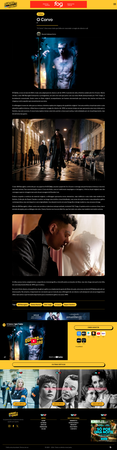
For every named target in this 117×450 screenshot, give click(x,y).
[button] (114, 4)
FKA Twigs (48, 305)
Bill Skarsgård (22, 305)
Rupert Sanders (69, 305)
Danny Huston (36, 305)
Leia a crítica (19, 404)
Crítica (40, 14)
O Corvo (58, 305)
